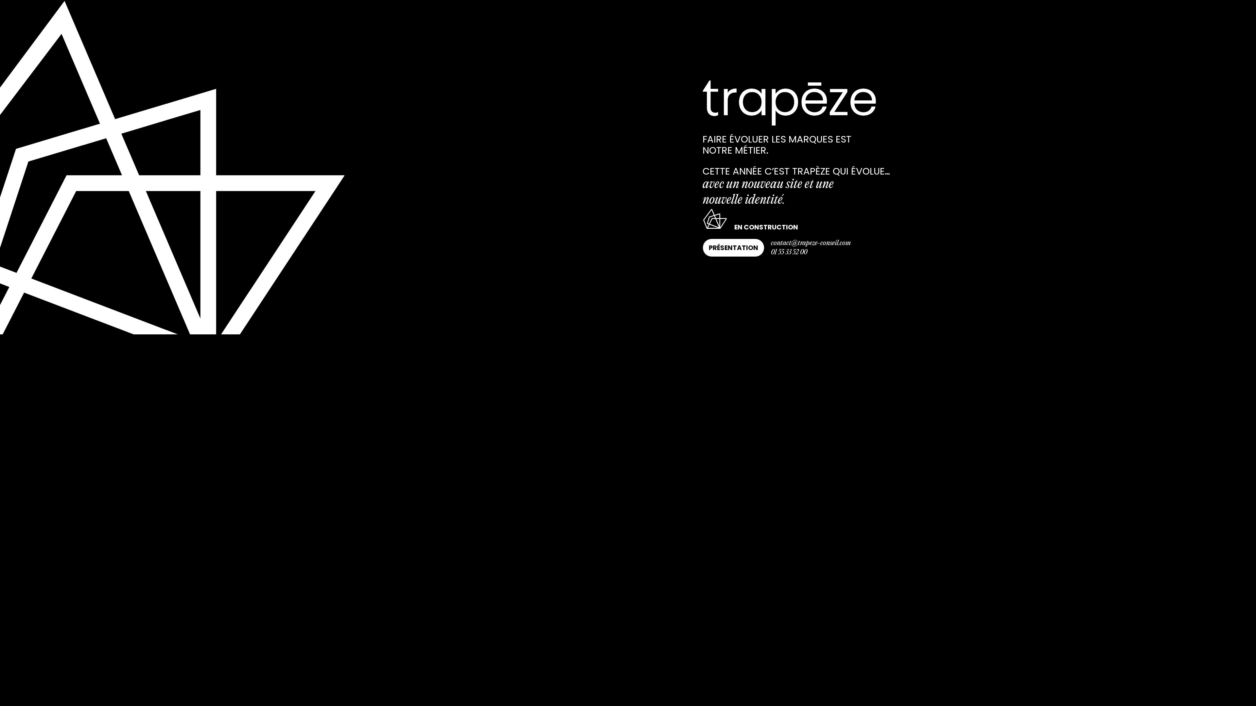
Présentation (733, 247)
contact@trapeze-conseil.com (811, 243)
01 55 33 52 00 (789, 252)
